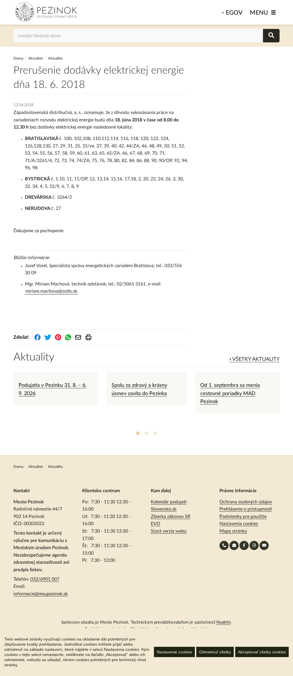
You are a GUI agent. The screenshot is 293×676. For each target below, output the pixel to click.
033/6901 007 (44, 579)
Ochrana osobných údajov (245, 502)
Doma (18, 58)
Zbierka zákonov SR (170, 516)
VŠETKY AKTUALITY (255, 359)
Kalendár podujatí (169, 502)
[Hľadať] (271, 35)
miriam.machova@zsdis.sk (51, 291)
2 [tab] (146, 433)
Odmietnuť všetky (215, 652)
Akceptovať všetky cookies (262, 652)
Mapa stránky (233, 531)
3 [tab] (155, 433)
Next (284, 400)
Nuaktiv (223, 622)
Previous (9, 400)
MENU (259, 13)
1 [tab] (138, 433)
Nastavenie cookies (174, 652)
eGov (234, 13)
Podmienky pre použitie (243, 516)
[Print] (88, 337)
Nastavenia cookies (238, 523)
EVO (155, 523)
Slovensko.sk (164, 509)
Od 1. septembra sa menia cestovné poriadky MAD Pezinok (230, 393)
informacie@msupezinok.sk (40, 594)
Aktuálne (35, 58)
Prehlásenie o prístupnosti (245, 509)
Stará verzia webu (169, 531)
